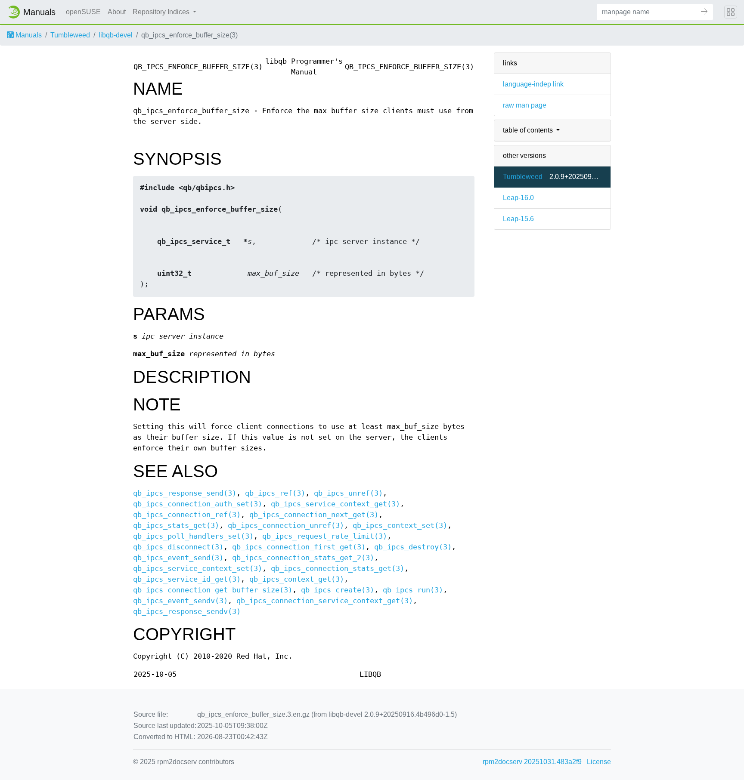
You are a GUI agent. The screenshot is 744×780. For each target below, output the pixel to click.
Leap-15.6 (518, 218)
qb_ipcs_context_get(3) (296, 579)
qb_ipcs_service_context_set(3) (197, 568)
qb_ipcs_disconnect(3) (178, 547)
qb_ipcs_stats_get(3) (176, 525)
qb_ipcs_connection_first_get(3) (299, 547)
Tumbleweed (70, 35)
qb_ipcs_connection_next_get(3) (313, 515)
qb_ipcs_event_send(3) (178, 558)
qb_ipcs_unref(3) (348, 493)
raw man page (524, 105)
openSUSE (83, 11)
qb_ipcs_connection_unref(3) (286, 525)
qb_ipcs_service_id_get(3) (187, 579)
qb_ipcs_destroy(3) (413, 547)
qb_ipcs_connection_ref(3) (187, 515)
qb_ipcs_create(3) (337, 590)
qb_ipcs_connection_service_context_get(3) (324, 601)
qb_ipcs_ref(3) (275, 493)
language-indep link (533, 84)
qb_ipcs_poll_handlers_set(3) (193, 536)
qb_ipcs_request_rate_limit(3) (324, 536)
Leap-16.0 (518, 197)
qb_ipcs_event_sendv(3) (180, 601)
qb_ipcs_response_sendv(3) (187, 611)
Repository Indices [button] (162, 11)
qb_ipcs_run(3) (413, 590)
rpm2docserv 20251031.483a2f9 (532, 761)
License (599, 761)
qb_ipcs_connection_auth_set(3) (197, 504)
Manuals (28, 35)
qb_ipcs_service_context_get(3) (335, 504)
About (117, 11)
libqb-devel (116, 35)
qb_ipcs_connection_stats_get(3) (337, 568)
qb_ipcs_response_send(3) (184, 493)
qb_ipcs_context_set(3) (400, 525)
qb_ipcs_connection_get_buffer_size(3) (212, 590)
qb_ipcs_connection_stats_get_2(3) (303, 558)
